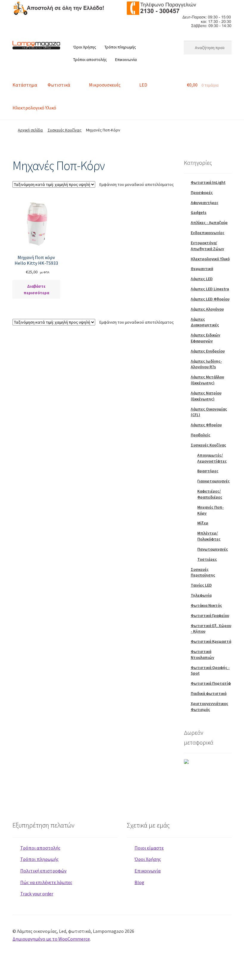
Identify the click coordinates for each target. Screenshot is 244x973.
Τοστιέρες (207, 559)
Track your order (36, 894)
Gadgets (199, 212)
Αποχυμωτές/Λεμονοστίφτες (212, 458)
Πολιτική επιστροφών (43, 871)
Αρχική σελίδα (30, 130)
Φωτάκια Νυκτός (206, 605)
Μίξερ (202, 523)
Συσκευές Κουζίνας (65, 130)
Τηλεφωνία (201, 595)
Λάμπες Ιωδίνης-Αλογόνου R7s (206, 364)
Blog (139, 882)
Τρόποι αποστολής (90, 59)
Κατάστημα (24, 85)
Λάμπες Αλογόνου (207, 309)
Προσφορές (202, 192)
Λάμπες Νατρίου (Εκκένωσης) (206, 396)
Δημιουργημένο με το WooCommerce (51, 939)
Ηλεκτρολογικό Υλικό (34, 108)
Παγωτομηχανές (212, 549)
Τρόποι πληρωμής (120, 47)
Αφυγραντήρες (204, 202)
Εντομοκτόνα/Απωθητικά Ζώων (207, 245)
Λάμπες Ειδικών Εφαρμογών (205, 338)
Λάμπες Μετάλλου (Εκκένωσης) (207, 380)
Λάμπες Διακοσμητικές (205, 322)
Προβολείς (200, 435)
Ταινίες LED (201, 585)
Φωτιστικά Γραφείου (210, 615)
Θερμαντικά (202, 268)
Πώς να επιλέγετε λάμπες (46, 882)
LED (143, 85)
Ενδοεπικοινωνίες (207, 232)
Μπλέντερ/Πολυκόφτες (208, 536)
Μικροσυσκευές (105, 85)
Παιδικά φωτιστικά (208, 693)
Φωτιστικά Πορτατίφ (211, 683)
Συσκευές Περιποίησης (203, 572)
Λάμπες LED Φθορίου (210, 299)
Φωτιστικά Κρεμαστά (211, 641)
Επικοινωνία (126, 59)
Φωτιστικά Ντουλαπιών (202, 654)
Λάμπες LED (202, 278)
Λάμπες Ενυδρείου (208, 351)
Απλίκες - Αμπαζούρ (209, 222)
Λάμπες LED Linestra (210, 289)
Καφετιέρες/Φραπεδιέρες (209, 494)
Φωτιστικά (59, 85)
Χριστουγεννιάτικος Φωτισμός (209, 706)
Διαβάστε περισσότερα (36, 289)
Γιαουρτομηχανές (213, 481)
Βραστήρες (207, 471)
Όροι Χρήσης (84, 47)
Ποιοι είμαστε (149, 848)
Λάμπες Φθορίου (206, 424)
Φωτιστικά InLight (208, 182)
